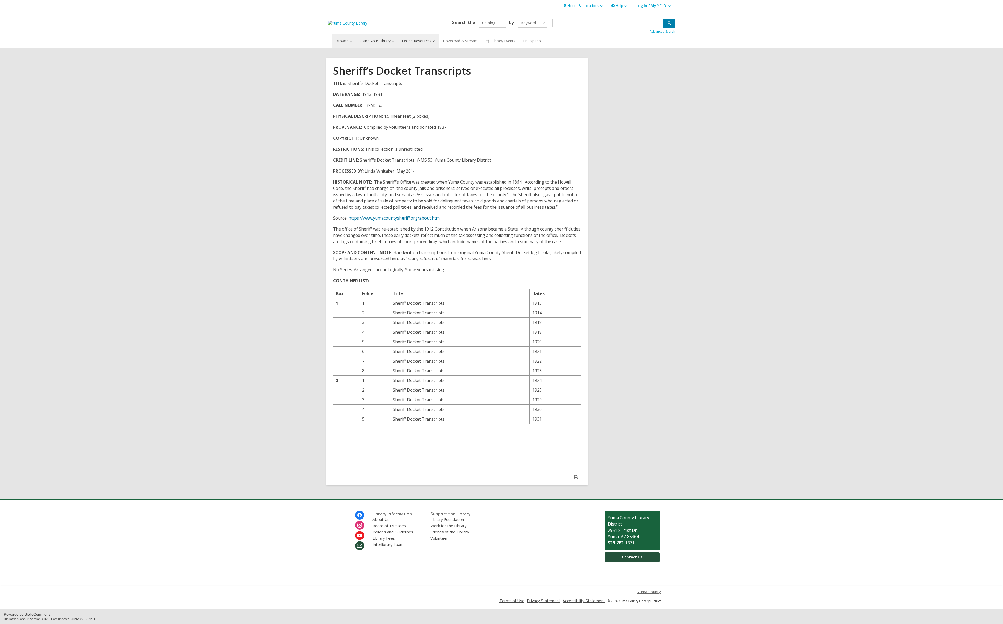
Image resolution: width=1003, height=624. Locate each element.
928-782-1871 (621, 543)
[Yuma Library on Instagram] (359, 525)
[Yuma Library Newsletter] (359, 545)
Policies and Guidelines (392, 531)
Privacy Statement (543, 600)
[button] (582, 6)
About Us (380, 519)
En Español (532, 40)
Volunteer (439, 538)
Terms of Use (511, 600)
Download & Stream (460, 40)
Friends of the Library (449, 531)
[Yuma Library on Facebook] (359, 515)
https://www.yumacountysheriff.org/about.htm (394, 218)
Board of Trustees (389, 525)
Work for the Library (448, 525)
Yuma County (649, 591)
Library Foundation (447, 519)
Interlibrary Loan (387, 544)
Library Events (503, 40)
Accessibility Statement (584, 600)
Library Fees (383, 538)
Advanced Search (662, 31)
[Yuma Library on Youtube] (359, 535)
